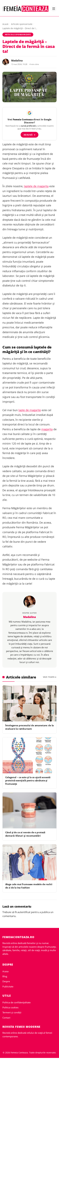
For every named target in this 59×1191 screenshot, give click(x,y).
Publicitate (7, 986)
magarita (47, 429)
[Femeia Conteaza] (25, 8)
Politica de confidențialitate (16, 1002)
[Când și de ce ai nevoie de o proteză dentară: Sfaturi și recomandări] (29, 810)
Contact (6, 1017)
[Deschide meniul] (54, 9)
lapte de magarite (29, 410)
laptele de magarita (36, 186)
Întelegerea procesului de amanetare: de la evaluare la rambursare (29, 727)
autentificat (23, 912)
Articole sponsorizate (21, 24)
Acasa (5, 971)
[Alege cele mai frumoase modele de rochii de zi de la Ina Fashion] (29, 862)
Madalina (17, 60)
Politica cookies (10, 1007)
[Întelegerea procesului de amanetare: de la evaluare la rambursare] (29, 703)
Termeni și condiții (11, 1012)
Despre (6, 981)
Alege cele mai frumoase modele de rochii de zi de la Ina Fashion (28, 886)
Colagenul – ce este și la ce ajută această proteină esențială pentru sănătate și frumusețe (28, 780)
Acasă (5, 24)
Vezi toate (49, 677)
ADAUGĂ (30, 134)
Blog (4, 976)
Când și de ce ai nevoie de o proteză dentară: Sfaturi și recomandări (25, 834)
